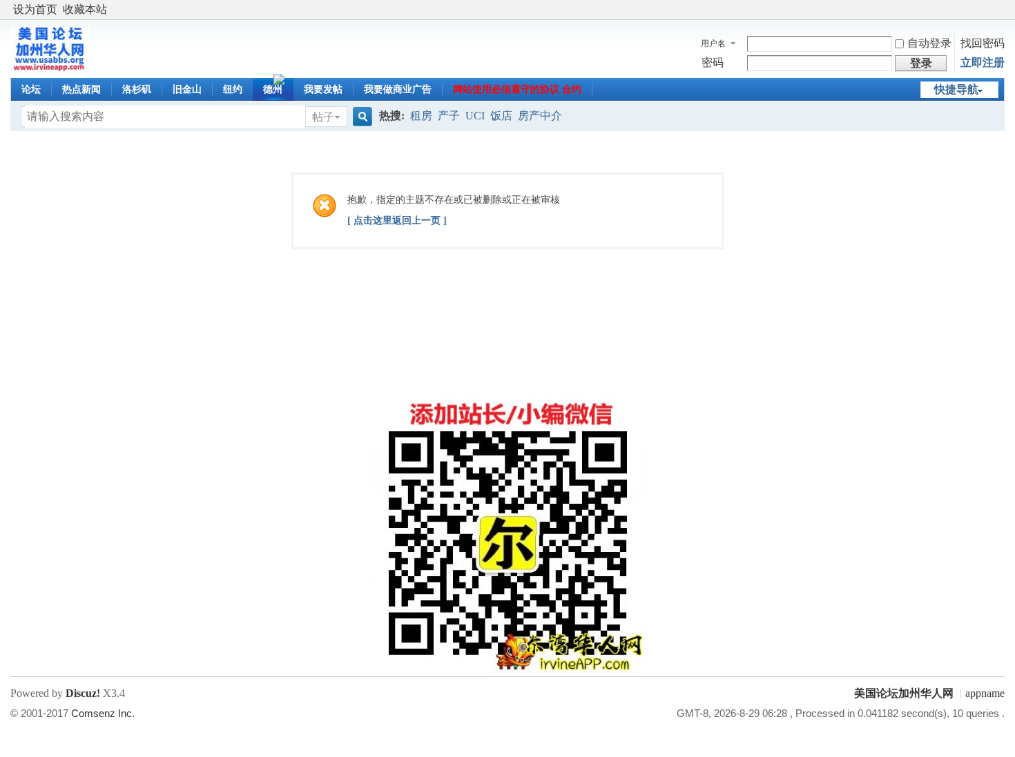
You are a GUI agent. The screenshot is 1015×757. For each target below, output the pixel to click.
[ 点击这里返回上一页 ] (397, 220)
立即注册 (982, 62)
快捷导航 (956, 89)
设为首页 (35, 9)
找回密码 (982, 43)
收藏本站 (85, 9)
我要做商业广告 (398, 89)
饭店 (501, 115)
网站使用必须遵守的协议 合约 (517, 89)
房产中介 (540, 115)
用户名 (713, 43)
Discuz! (83, 693)
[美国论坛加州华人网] (50, 69)
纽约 (232, 89)
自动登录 (929, 43)
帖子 (323, 117)
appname (985, 693)
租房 (421, 115)
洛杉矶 (136, 89)
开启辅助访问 (1001, 9)
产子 (449, 115)
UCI (475, 115)
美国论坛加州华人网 (904, 693)
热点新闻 (81, 89)
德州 (272, 89)
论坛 (31, 89)
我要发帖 (323, 89)
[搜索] (360, 117)
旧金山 (187, 89)
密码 (713, 62)
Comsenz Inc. (103, 713)
